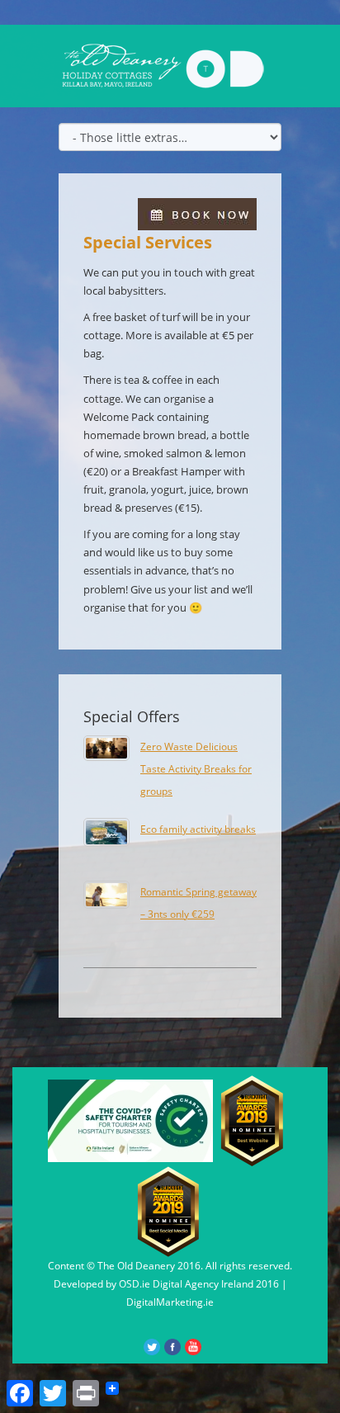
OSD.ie (134, 1284)
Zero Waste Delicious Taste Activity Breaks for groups (196, 768)
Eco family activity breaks (198, 828)
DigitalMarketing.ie (170, 1302)
